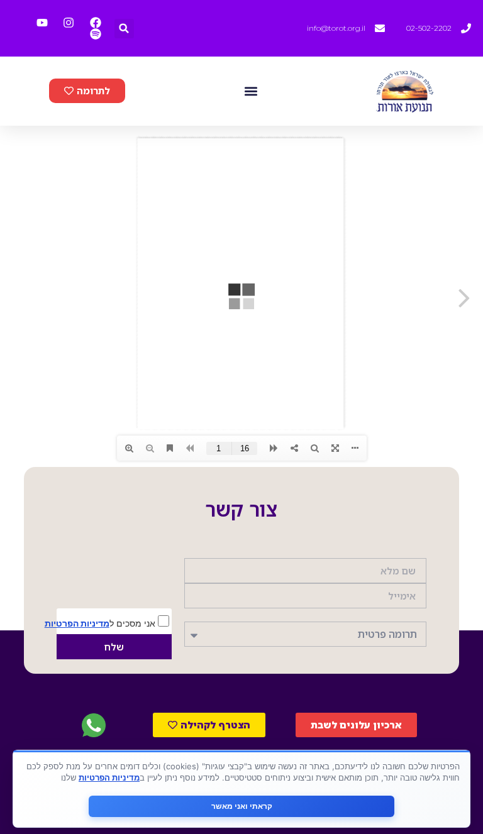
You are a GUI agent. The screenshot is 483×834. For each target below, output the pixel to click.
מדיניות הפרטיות (77, 623)
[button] (124, 28)
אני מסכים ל (101, 623)
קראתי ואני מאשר (241, 806)
